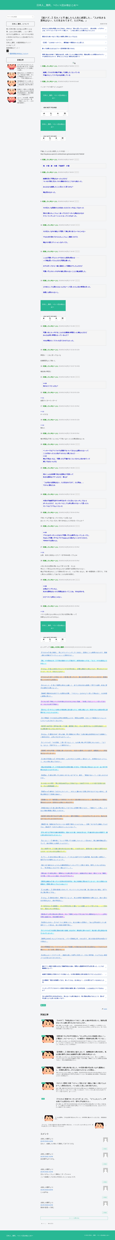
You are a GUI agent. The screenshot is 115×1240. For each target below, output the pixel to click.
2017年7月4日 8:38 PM (46, 1189)
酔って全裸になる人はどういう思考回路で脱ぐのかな (58, 48)
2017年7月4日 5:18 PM (46, 1141)
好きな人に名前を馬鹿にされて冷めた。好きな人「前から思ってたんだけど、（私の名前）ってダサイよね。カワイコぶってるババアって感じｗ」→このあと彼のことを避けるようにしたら (73, 29)
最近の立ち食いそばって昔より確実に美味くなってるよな (59, 36)
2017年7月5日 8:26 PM (46, 1205)
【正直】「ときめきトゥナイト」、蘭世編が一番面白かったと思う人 (63, 42)
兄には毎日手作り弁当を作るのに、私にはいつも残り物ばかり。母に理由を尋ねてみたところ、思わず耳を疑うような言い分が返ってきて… (73, 997)
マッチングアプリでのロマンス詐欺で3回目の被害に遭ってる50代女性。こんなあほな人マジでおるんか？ (73, 989)
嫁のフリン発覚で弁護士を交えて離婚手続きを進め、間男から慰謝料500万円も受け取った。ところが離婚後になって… (73, 967)
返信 (105, 1148)
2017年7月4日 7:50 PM (46, 1171)
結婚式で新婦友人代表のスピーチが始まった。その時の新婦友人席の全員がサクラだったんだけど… (72, 974)
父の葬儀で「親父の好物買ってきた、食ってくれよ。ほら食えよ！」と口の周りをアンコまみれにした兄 (73, 981)
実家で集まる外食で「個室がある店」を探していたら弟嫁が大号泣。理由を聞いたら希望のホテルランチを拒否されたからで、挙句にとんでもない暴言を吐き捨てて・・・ (73, 55)
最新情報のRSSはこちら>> (19, 53)
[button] (32, 17)
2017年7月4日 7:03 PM (46, 1156)
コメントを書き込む (74, 1218)
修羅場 (43, 1005)
